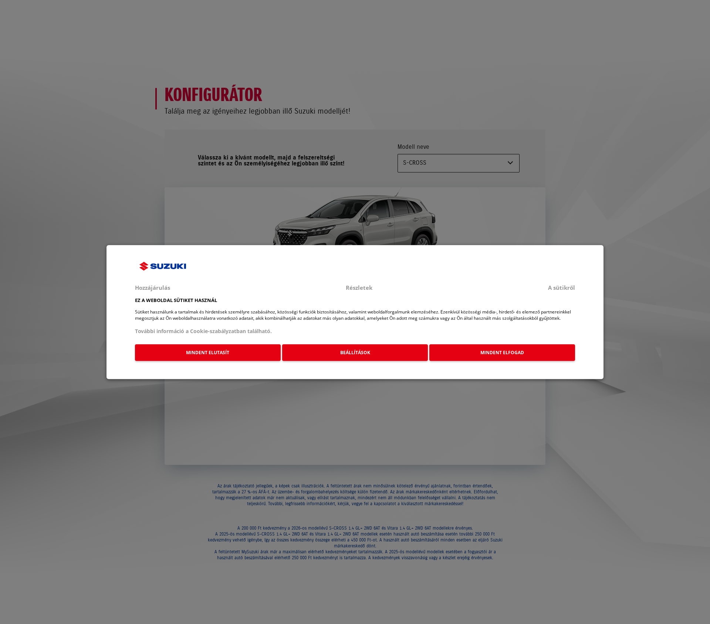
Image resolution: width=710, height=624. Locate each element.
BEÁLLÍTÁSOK (355, 352)
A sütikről (561, 287)
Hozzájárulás (152, 287)
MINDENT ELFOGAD (502, 352)
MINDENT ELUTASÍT (207, 352)
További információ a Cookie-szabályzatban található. (203, 331)
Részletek (359, 287)
